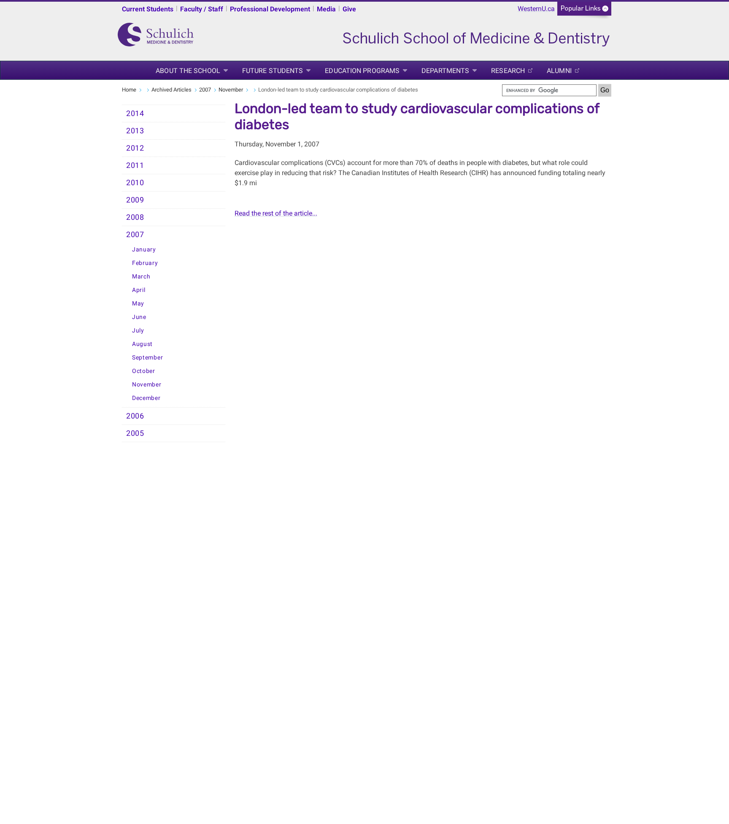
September (147, 357)
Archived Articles (171, 89)
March (141, 276)
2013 (135, 131)
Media (326, 9)
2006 (135, 416)
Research (508, 71)
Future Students (272, 71)
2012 (135, 148)
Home (129, 89)
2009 (135, 200)
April (139, 290)
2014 (135, 113)
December (146, 398)
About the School (188, 71)
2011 (135, 165)
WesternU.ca (536, 9)
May (138, 303)
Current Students (147, 9)
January (144, 249)
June (139, 317)
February (145, 263)
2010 (135, 182)
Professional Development (270, 9)
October (143, 371)
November (231, 89)
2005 (135, 433)
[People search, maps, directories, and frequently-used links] (584, 11)
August (142, 344)
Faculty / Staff (201, 9)
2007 (205, 89)
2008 (135, 217)
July (138, 330)
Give (349, 9)
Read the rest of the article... (276, 213)
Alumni (559, 71)
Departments (445, 71)
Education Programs (362, 71)
